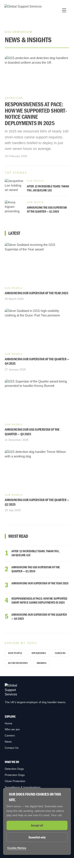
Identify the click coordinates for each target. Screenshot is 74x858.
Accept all (37, 825)
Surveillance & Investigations (22, 787)
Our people (15, 653)
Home (8, 723)
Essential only (37, 837)
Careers (60, 653)
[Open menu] (64, 10)
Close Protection (15, 781)
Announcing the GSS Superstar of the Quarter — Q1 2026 (35, 569)
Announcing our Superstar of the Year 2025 (39, 583)
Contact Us (12, 747)
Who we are (12, 729)
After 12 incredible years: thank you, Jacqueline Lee (35, 553)
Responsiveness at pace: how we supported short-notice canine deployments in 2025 (39, 600)
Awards (41, 663)
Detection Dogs (14, 768)
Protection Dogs (15, 775)
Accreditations (18, 663)
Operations (39, 653)
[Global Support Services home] (23, 10)
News (8, 741)
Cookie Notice (16, 847)
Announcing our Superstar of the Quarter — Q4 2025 (39, 616)
